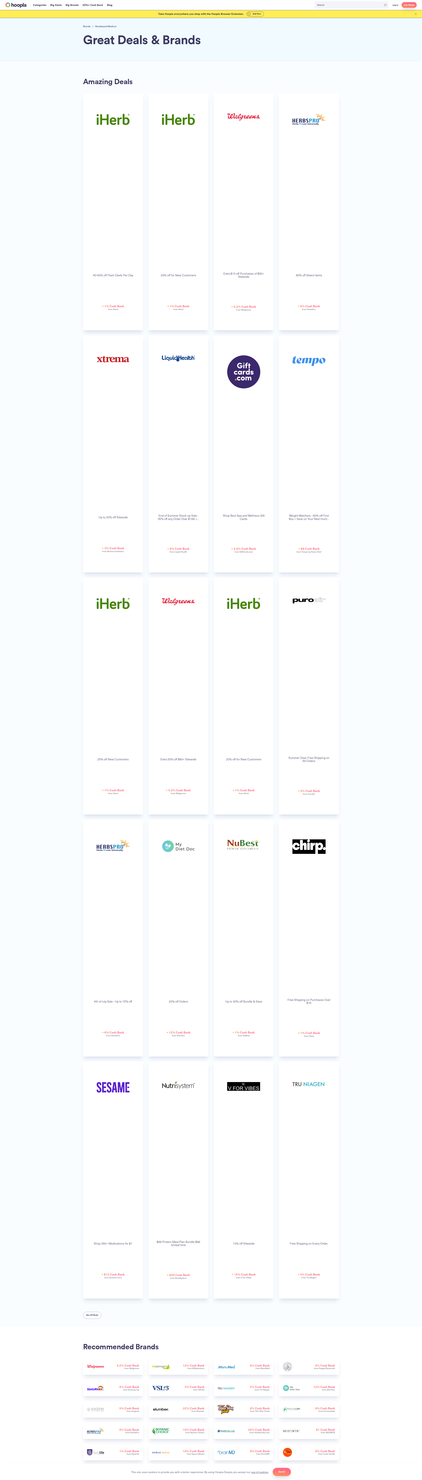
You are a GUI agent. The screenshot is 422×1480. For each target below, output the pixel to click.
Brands (86, 26)
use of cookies (259, 1472)
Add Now (256, 13)
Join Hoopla (409, 4)
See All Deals (92, 1315)
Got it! (281, 1471)
